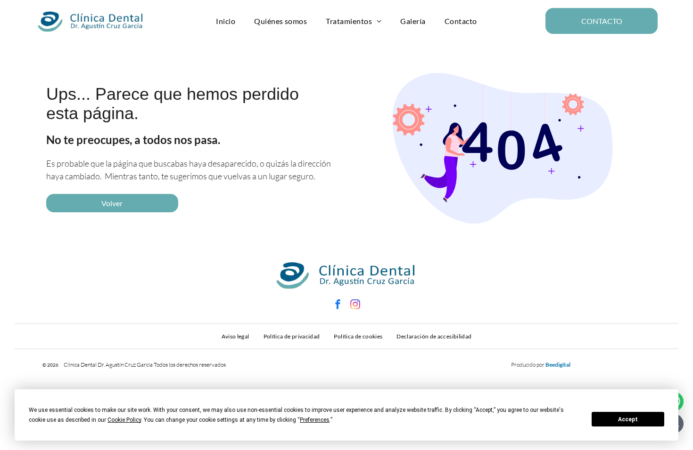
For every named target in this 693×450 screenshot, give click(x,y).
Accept (628, 419)
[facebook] (338, 305)
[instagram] (355, 305)
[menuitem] (225, 21)
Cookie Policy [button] (124, 420)
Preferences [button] (315, 420)
